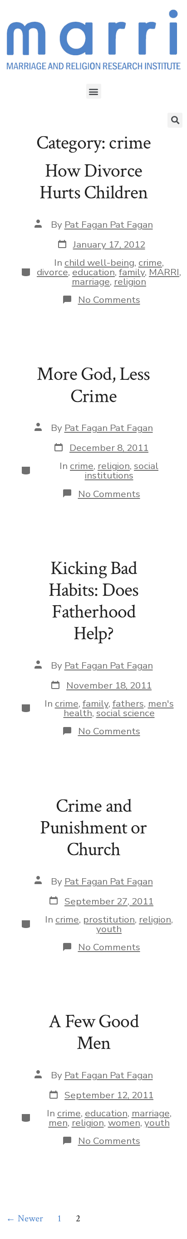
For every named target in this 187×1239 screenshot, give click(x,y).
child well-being (99, 262)
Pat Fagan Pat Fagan (108, 224)
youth (109, 929)
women (124, 1122)
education (93, 272)
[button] (93, 91)
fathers (128, 703)
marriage (91, 281)
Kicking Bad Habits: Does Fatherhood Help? (94, 601)
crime (150, 262)
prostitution (109, 919)
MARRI (164, 272)
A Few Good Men (93, 1032)
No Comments (109, 299)
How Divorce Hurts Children (93, 181)
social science (125, 713)
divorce (52, 272)
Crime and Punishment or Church (93, 828)
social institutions (122, 470)
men (58, 1122)
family (132, 272)
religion (130, 281)
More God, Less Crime (93, 385)
